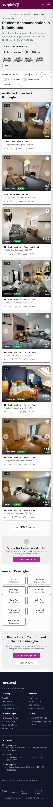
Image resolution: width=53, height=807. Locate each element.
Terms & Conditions (39, 792)
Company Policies (9, 705)
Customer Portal (11, 718)
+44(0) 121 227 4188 (39, 718)
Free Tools (32, 698)
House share (33, 80)
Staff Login (9, 728)
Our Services (7, 701)
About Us (5, 698)
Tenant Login (10, 721)
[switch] (4, 79)
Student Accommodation (20, 14)
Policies (15, 792)
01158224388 (10, 770)
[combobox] (34, 74)
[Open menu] (48, 4)
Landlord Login (11, 725)
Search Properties (28, 655)
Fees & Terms (33, 705)
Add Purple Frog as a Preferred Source (21, 780)
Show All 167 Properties (24, 527)
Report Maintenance (36, 708)
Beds (27, 74)
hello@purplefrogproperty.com (41, 722)
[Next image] (47, 120)
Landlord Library (34, 701)
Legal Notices (24, 792)
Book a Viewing (26, 663)
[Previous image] (6, 120)
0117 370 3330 (11, 760)
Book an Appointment (10, 708)
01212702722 (10, 750)
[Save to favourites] (47, 106)
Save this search (24, 559)
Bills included (14, 80)
